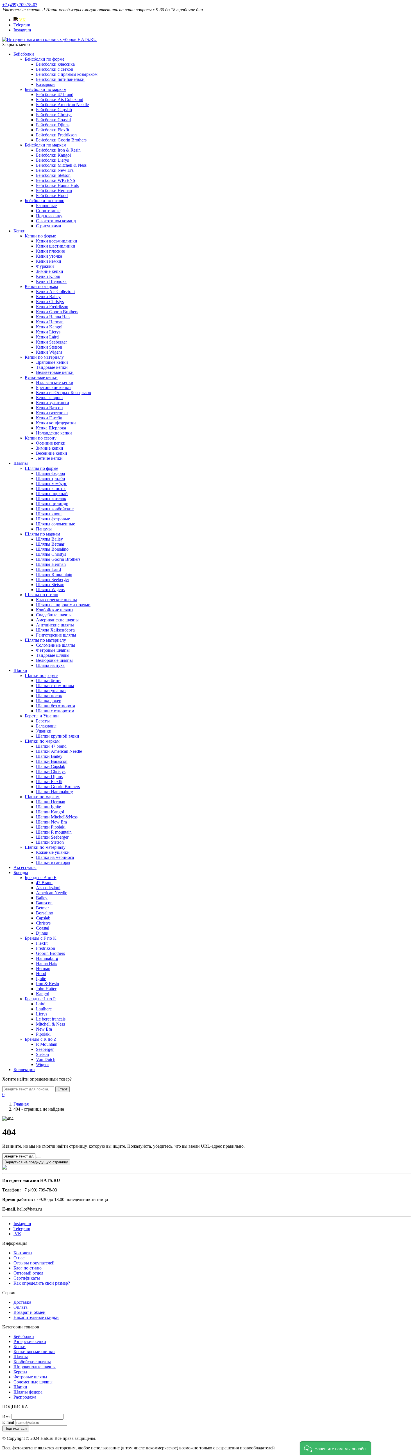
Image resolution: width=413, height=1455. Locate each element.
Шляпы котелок (51, 498)
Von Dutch (45, 1059)
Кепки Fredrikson (52, 306)
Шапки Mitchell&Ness (57, 817)
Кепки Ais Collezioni (55, 291)
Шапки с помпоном (55, 685)
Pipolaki (43, 1034)
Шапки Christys (50, 771)
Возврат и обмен (29, 1312)
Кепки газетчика (52, 412)
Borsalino (44, 912)
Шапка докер (48, 700)
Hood (41, 973)
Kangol (42, 993)
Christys (43, 923)
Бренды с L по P (40, 998)
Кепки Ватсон (49, 407)
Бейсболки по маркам (45, 89)
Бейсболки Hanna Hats (57, 185)
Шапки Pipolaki (50, 827)
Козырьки (45, 84)
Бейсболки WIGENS (55, 180)
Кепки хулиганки (52, 402)
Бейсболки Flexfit (52, 129)
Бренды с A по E (40, 877)
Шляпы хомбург (51, 483)
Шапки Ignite (48, 806)
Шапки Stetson (50, 842)
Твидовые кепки (52, 367)
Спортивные (48, 210)
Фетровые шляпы (53, 650)
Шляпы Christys (51, 554)
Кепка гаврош (49, 397)
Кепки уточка (49, 256)
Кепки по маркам (41, 286)
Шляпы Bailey (49, 539)
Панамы (44, 529)
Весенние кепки (51, 453)
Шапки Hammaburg (54, 791)
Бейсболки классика (55, 64)
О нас (18, 1257)
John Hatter (46, 988)
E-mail (8, 1422)
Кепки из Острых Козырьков (63, 392)
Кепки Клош (48, 276)
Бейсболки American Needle (62, 104)
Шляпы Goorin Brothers (58, 559)
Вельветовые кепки (55, 372)
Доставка (22, 1302)
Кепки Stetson (49, 347)
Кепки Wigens (49, 352)
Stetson (42, 1054)
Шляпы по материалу (45, 640)
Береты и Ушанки (42, 715)
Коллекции (24, 1069)
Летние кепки (49, 458)
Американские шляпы (57, 619)
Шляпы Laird (48, 569)
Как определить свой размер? (41, 1283)
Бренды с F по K (40, 938)
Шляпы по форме (41, 468)
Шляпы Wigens (50, 589)
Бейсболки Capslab (54, 109)
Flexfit (41, 943)
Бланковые (46, 205)
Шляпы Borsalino (52, 549)
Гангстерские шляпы (56, 635)
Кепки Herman (49, 321)
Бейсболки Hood (52, 195)
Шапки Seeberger (52, 837)
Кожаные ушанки (53, 852)
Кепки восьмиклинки (56, 241)
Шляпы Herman (51, 564)
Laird (41, 1003)
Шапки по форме (41, 675)
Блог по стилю (27, 1268)
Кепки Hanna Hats (53, 316)
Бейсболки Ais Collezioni (59, 99)
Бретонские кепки (53, 387)
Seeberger (45, 1049)
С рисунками (48, 225)
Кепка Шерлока (51, 427)
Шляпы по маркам (42, 534)
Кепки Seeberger (51, 342)
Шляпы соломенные (55, 523)
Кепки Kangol (49, 326)
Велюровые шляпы (54, 660)
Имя (6, 1416)
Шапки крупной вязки (57, 736)
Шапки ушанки (51, 690)
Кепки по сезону (40, 438)
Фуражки (45, 266)
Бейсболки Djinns (52, 124)
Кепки (19, 230)
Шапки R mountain (54, 832)
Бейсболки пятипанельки (60, 79)
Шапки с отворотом (55, 710)
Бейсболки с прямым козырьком (66, 74)
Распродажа (24, 1397)
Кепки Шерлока (51, 281)
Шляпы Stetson (50, 584)
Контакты (22, 1252)
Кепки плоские (50, 251)
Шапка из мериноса (55, 857)
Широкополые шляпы (34, 1366)
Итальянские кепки (54, 382)
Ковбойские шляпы (54, 609)
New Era (44, 1029)
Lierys (41, 1014)
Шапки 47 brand (51, 746)
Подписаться (15, 1428)
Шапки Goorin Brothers (58, 786)
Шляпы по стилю (41, 594)
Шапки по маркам (42, 741)
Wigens (42, 1064)
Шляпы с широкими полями (63, 604)
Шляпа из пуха (50, 665)
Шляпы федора (50, 473)
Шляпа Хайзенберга (55, 630)
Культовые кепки (41, 377)
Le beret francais (50, 1019)
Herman (43, 968)
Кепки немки (48, 261)
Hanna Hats (46, 963)
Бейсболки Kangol (53, 155)
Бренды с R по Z (40, 1039)
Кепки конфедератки (56, 422)
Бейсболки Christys (54, 114)
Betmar (42, 907)
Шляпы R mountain (54, 574)
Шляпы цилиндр (52, 503)
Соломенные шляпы (55, 645)
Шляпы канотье (51, 488)
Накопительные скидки (36, 1317)
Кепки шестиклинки (55, 246)
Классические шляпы (56, 599)
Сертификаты (26, 1278)
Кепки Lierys (48, 332)
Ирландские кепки (54, 433)
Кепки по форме (40, 236)
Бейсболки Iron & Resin (58, 150)
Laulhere (44, 1008)
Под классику (49, 215)
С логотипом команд (56, 220)
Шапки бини (48, 680)
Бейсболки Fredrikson (56, 134)
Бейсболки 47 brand (54, 94)
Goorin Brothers (50, 953)
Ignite (41, 978)
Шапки (20, 670)
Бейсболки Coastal (53, 119)
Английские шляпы (55, 625)
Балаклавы (46, 726)
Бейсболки (23, 54)
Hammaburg (47, 958)
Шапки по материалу (45, 847)
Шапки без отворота (55, 705)
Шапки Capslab (50, 766)
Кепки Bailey (48, 296)
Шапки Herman (50, 801)
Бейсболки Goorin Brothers (61, 140)
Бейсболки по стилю (44, 200)
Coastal (42, 928)
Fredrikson (45, 948)
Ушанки (43, 731)
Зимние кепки (49, 271)
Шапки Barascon (51, 761)
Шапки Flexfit (49, 781)
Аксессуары (25, 867)
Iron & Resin (47, 983)
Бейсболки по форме (44, 59)
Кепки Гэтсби (49, 417)
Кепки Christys (50, 301)
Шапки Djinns (49, 776)
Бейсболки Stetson (53, 175)
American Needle (51, 892)
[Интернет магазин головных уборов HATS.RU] (4, 1168)
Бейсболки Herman (54, 190)
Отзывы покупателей (34, 1262)
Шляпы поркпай (52, 493)
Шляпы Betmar (50, 544)
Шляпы (20, 463)
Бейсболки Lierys (52, 160)
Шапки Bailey (49, 756)
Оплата (20, 1307)
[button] (335, 1448)
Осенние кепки (50, 443)
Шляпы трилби (50, 478)
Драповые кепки (52, 362)
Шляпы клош (49, 513)
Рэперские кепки (29, 1341)
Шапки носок (49, 695)
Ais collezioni (48, 887)
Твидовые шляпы (52, 655)
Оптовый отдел (28, 1273)
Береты (43, 721)
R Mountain (46, 1044)
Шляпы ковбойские (55, 508)
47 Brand (44, 882)
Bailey (41, 897)
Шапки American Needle (59, 751)
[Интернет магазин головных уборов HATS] (49, 39)
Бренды (20, 872)
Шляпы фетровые (53, 518)
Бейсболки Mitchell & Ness (61, 165)
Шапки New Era (51, 822)
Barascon (44, 902)
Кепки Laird (47, 337)
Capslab (43, 918)
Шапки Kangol (50, 811)
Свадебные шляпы (54, 614)
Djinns (42, 933)
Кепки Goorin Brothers (57, 311)
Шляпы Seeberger (52, 579)
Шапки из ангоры (53, 862)
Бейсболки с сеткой (54, 69)
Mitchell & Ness (50, 1024)
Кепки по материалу (44, 357)
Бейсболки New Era (55, 170)
